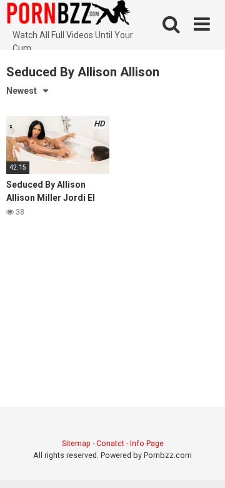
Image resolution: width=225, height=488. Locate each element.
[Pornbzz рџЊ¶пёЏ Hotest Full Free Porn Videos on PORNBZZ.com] (68, 14)
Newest (21, 91)
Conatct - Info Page (130, 443)
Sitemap (76, 443)
